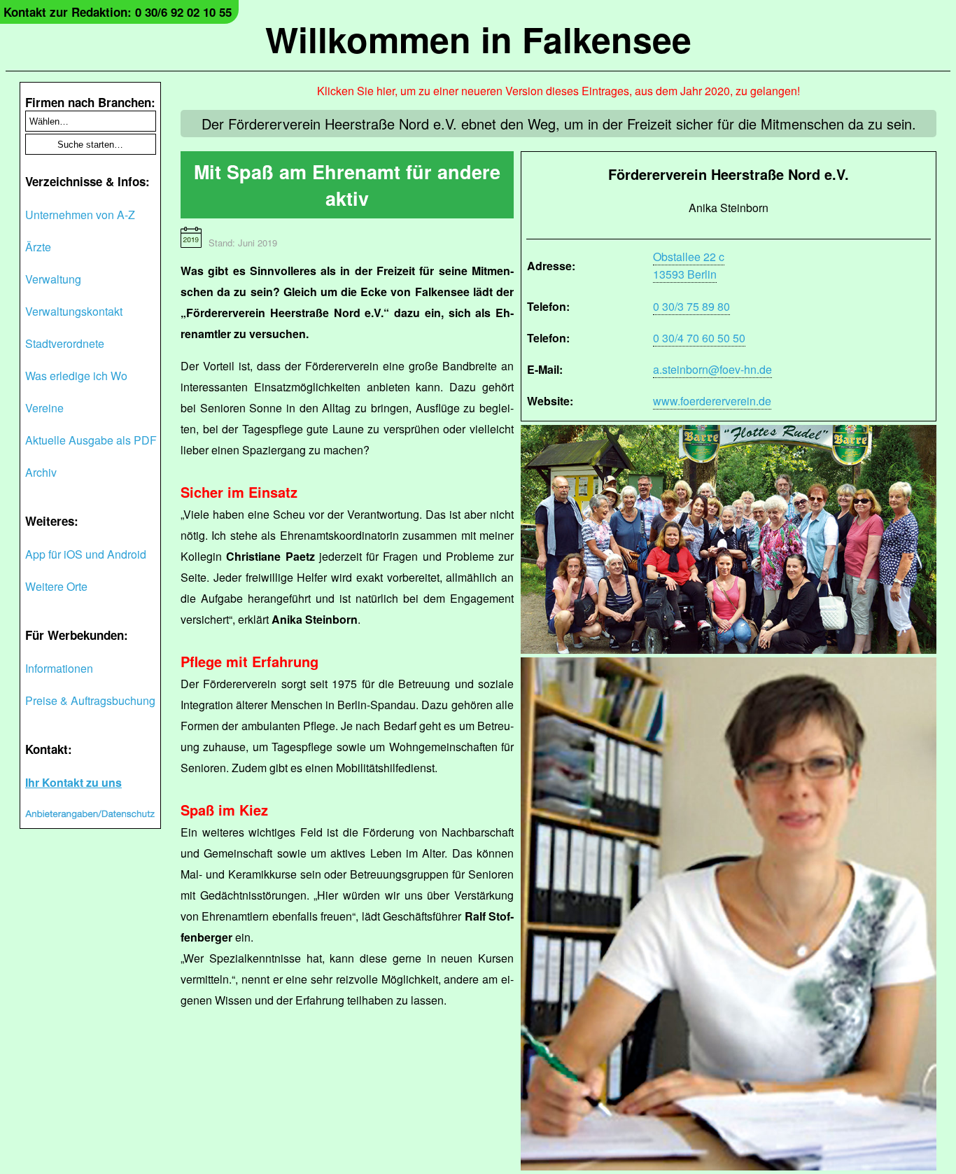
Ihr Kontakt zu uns (73, 782)
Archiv (41, 472)
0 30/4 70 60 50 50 (699, 338)
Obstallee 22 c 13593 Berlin (688, 265)
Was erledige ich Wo (76, 376)
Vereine (44, 408)
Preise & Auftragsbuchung (90, 700)
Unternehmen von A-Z (80, 215)
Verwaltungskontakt (73, 311)
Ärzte (38, 247)
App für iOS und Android (85, 554)
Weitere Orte (56, 586)
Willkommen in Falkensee (478, 39)
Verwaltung (53, 279)
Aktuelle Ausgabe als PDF (91, 440)
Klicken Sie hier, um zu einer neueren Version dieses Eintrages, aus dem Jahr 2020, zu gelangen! (558, 91)
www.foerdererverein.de (712, 401)
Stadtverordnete (64, 343)
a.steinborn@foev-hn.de (712, 369)
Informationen (59, 668)
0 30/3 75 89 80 (691, 306)
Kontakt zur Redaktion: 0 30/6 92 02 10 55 (117, 12)
